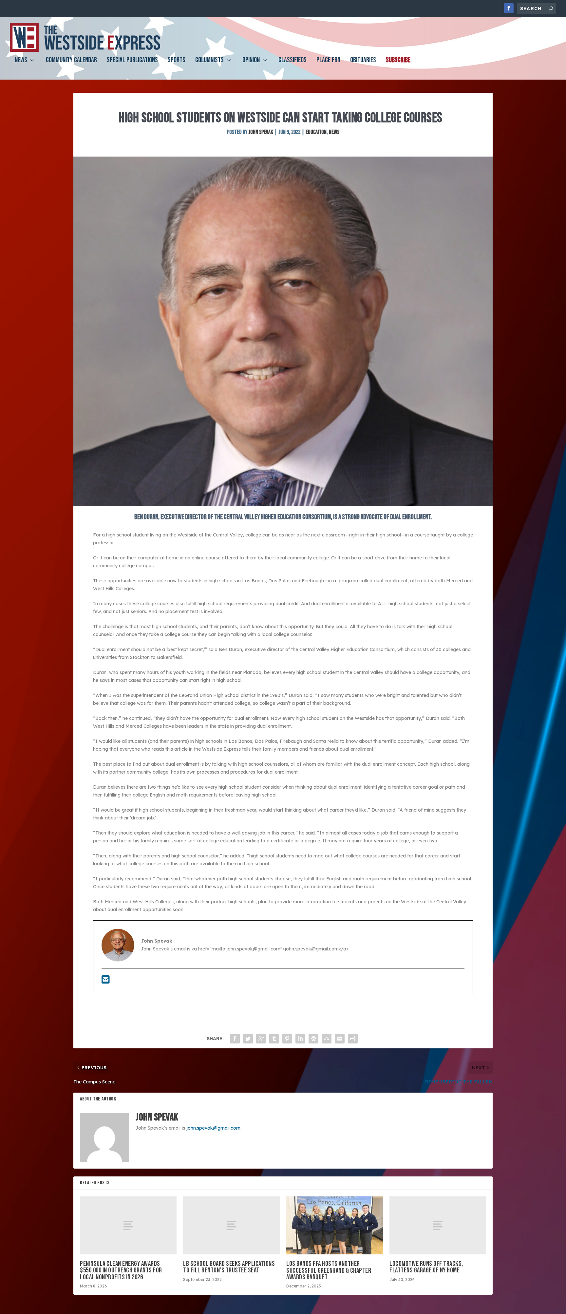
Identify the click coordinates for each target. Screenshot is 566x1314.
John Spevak (260, 132)
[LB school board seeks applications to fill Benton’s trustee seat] (231, 1225)
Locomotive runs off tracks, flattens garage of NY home (426, 1267)
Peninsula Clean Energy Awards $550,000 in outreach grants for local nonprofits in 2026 (121, 1270)
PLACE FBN (328, 61)
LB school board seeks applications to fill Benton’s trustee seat (229, 1267)
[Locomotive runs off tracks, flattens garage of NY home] (437, 1225)
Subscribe (398, 61)
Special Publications (132, 61)
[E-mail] (106, 981)
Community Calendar (71, 61)
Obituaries (363, 61)
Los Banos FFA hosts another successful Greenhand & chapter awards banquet (328, 1270)
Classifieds (292, 61)
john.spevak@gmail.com (213, 1128)
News (21, 61)
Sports (176, 61)
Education (316, 132)
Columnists (209, 61)
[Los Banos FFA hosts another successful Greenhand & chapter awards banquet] (334, 1225)
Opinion (251, 61)
